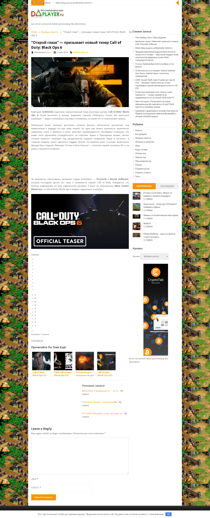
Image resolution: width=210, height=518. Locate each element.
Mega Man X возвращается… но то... (101, 391)
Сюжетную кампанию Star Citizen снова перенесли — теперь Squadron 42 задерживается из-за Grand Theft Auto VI (154, 95)
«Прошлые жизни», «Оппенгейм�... (100, 402)
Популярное (144, 186)
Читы (137, 176)
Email (36, 487)
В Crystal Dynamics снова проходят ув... (103, 413)
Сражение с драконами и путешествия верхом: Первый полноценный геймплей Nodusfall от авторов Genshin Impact (156, 114)
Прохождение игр (143, 161)
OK (168, 514)
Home (34, 32)
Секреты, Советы (143, 172)
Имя (34, 479)
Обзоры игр (140, 153)
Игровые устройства (144, 142)
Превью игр (140, 157)
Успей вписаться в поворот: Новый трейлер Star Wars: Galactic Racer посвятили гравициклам (155, 73)
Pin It (17, 48)
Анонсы (138, 130)
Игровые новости (49, 32)
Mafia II (147, 223)
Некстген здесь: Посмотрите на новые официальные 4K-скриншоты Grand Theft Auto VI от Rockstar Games (154, 104)
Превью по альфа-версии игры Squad (160, 215)
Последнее (167, 186)
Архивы (136, 256)
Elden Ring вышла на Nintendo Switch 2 (57, 3)
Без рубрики (141, 134)
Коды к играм (141, 149)
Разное (138, 165)
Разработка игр (142, 169)
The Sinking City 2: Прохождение (150, 37)
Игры (137, 146)
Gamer (48, 52)
